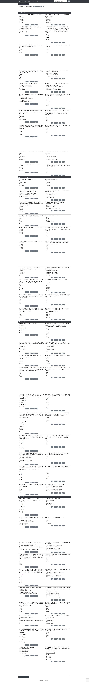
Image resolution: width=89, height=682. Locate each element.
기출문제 (24, 1)
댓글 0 (37, 24)
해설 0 (34, 24)
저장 (31, 24)
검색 (69, 1)
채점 (26, 24)
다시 (28, 24)
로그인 (33, 1)
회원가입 (36, 1)
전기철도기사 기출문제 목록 (23, 3)
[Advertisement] (44, 10)
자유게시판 (29, 1)
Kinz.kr (20, 1)
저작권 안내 (41, 680)
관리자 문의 (46, 680)
